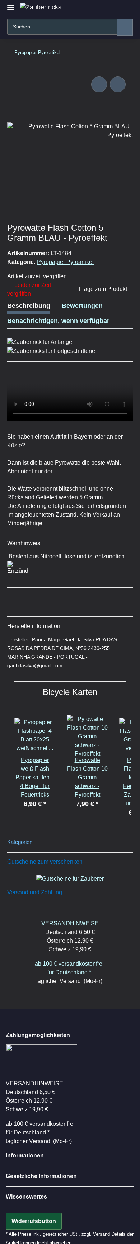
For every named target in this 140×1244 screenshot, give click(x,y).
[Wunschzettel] (113, 8)
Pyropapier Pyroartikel (65, 262)
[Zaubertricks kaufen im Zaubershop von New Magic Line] (41, 7)
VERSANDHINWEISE (70, 923)
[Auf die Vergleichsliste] (99, 84)
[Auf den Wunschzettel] (118, 84)
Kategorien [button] (19, 842)
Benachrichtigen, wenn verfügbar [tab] (58, 320)
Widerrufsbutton (33, 1221)
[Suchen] (125, 27)
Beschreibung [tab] (28, 305)
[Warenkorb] (126, 8)
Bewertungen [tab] (82, 305)
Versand (101, 1234)
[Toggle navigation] (10, 4)
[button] (101, 8)
